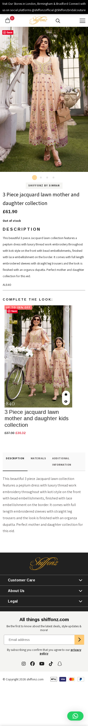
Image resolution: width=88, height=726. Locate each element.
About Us (16, 591)
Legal (13, 601)
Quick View (66, 401)
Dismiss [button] (79, 16)
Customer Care (21, 580)
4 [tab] (53, 177)
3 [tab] (47, 177)
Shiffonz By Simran (44, 185)
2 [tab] (41, 177)
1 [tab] (34, 177)
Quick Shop (66, 394)
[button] (75, 716)
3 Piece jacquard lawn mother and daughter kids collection (37, 418)
